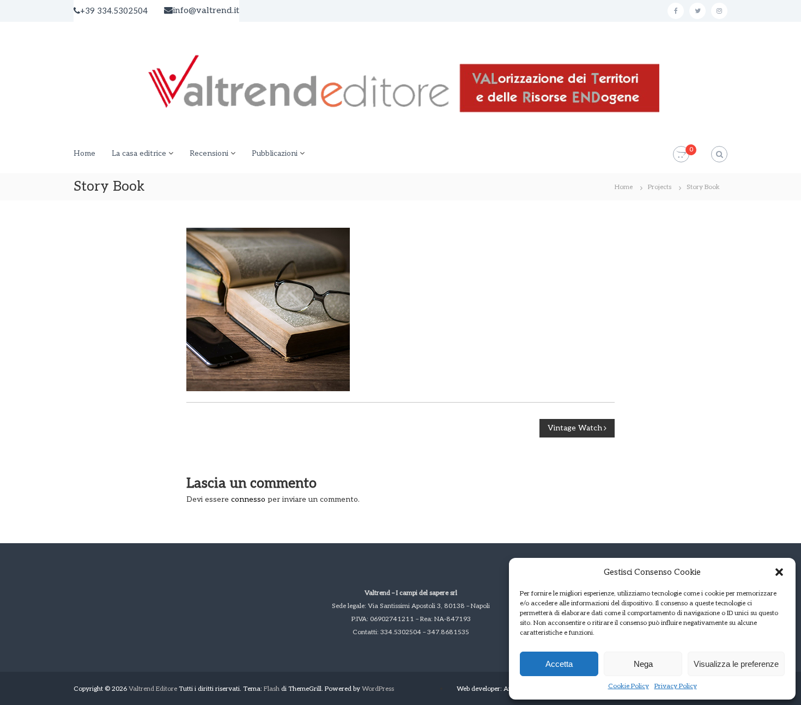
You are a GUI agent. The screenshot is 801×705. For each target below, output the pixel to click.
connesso (248, 499)
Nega (643, 663)
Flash (272, 689)
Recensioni (209, 153)
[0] (681, 154)
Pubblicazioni (275, 153)
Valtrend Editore (153, 689)
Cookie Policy (628, 686)
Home (84, 153)
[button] (779, 572)
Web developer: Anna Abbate (499, 689)
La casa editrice (139, 153)
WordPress (378, 689)
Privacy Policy (675, 686)
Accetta (559, 663)
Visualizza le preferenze (736, 663)
